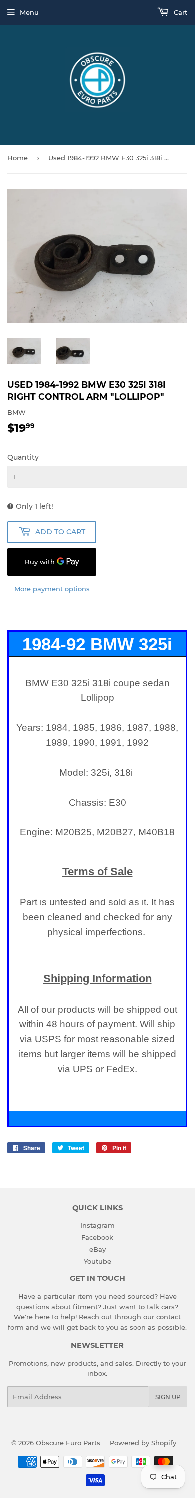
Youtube (98, 1261)
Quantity (23, 457)
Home (18, 158)
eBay (98, 1249)
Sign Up (168, 1397)
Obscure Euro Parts (68, 1443)
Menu (29, 12)
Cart (180, 12)
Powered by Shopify (143, 1443)
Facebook (98, 1237)
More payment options (52, 589)
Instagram (97, 1225)
